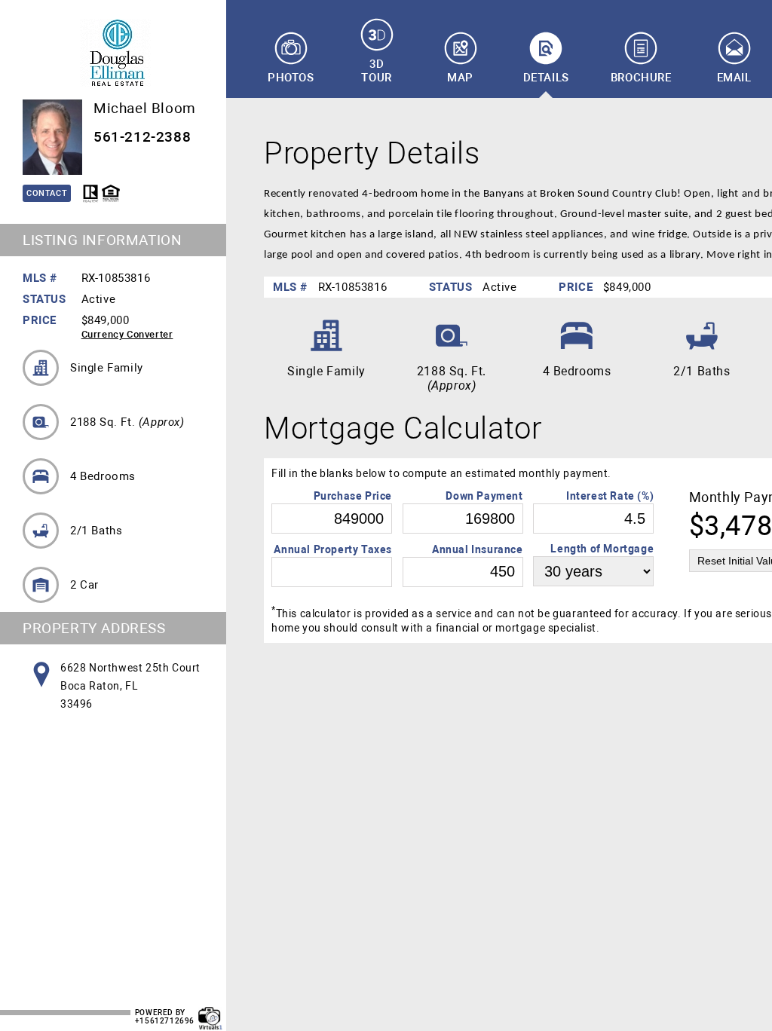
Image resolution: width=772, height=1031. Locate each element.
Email (734, 77)
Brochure (641, 77)
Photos (291, 77)
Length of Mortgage (602, 549)
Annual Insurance (477, 549)
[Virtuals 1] (210, 1010)
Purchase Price (353, 496)
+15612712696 (165, 1021)
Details (546, 77)
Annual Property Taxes (333, 549)
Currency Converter (127, 334)
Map (460, 77)
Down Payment (484, 496)
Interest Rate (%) (610, 496)
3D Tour (376, 70)
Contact (46, 193)
